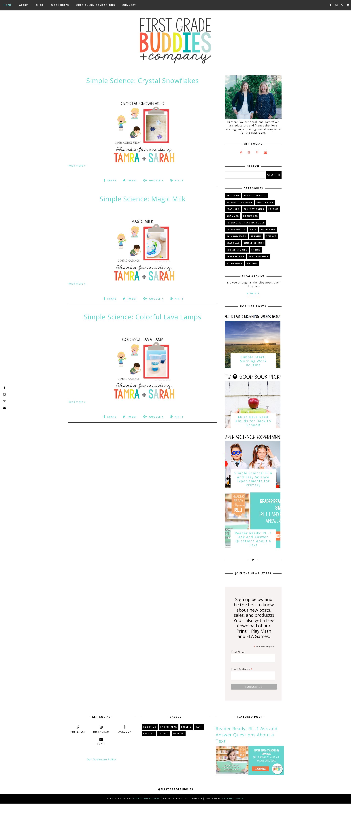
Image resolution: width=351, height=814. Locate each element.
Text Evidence (258, 256)
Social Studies (237, 250)
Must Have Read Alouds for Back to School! (253, 421)
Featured (233, 209)
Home (8, 5)
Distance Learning (239, 202)
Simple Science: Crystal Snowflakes (142, 80)
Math (253, 229)
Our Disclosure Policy (101, 759)
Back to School (255, 195)
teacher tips (235, 256)
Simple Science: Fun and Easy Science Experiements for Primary (253, 479)
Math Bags (268, 229)
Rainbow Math (236, 236)
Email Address (241, 669)
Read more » (77, 165)
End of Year (265, 202)
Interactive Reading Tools (246, 222)
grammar (233, 216)
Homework (250, 216)
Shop (40, 5)
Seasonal (233, 243)
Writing (252, 263)
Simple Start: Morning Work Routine (253, 361)
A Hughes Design (232, 798)
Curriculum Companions (95, 5)
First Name (238, 652)
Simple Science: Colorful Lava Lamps (142, 316)
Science (271, 236)
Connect (129, 5)
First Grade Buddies (146, 798)
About (24, 5)
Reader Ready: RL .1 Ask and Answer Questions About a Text (253, 539)
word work (235, 263)
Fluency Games (254, 209)
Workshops (60, 5)
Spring (256, 250)
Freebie (273, 209)
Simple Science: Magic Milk (143, 198)
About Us (233, 195)
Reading (256, 236)
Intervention (236, 229)
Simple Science (254, 243)
